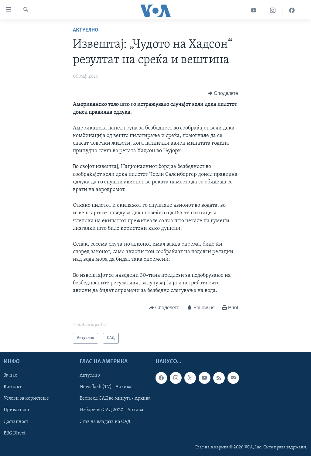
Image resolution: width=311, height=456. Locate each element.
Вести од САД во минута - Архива (115, 398)
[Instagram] (272, 10)
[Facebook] (291, 10)
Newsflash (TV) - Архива (106, 386)
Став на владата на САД (105, 421)
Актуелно (85, 30)
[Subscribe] (233, 378)
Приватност (16, 409)
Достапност (16, 421)
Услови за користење (26, 398)
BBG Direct (15, 433)
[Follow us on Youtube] (204, 378)
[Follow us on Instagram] (175, 378)
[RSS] (219, 378)
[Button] (223, 93)
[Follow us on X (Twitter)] (190, 378)
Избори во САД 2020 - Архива (111, 409)
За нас (10, 375)
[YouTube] (253, 10)
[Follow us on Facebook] (161, 378)
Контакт (13, 386)
